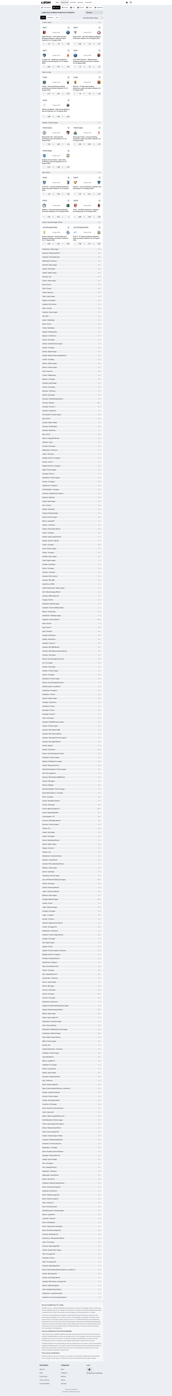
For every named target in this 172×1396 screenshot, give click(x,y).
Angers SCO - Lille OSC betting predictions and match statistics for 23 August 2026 (87, 37)
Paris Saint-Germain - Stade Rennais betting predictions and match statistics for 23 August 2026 (86, 61)
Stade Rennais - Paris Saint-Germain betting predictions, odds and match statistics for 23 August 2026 (54, 38)
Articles (80, 2)
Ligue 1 (45, 27)
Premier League (47, 128)
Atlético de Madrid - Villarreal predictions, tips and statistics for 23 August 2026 (56, 110)
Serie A (45, 177)
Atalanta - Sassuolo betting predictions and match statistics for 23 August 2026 (55, 210)
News (57, 2)
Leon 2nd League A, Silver (50, 227)
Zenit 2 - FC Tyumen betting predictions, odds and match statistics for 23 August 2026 (86, 238)
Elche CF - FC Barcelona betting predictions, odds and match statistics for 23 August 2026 (87, 88)
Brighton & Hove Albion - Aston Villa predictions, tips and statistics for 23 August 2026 (54, 161)
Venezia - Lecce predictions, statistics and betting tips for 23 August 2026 (87, 187)
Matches (73, 2)
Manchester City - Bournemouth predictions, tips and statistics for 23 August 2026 (54, 138)
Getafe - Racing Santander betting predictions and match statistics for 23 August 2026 (55, 88)
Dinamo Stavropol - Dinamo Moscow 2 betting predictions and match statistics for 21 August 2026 (55, 238)
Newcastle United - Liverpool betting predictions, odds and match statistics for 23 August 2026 (87, 138)
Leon (88, 1365)
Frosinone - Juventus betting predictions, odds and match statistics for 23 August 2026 (55, 188)
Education (88, 2)
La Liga (45, 77)
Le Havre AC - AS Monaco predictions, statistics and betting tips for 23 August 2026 (55, 61)
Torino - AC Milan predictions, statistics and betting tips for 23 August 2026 (86, 210)
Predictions (64, 2)
